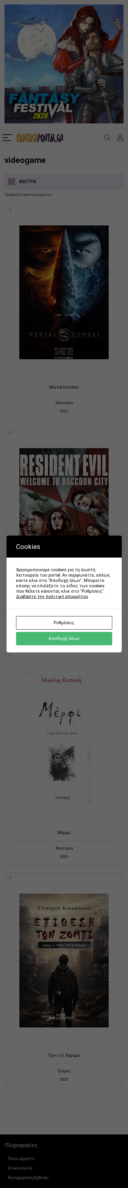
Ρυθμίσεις (64, 622)
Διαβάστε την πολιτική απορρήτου (52, 596)
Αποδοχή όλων (64, 638)
